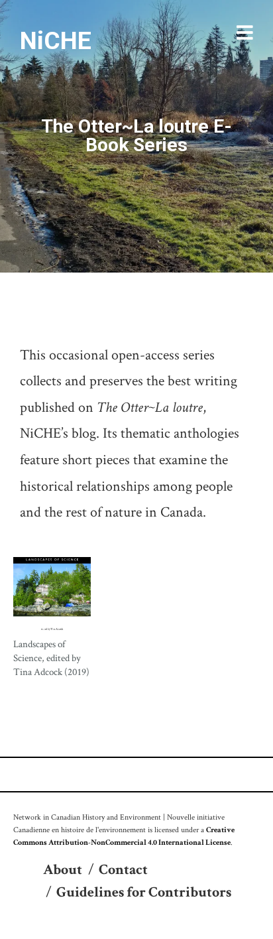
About (62, 869)
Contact (123, 869)
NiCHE (55, 40)
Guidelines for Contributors (143, 892)
